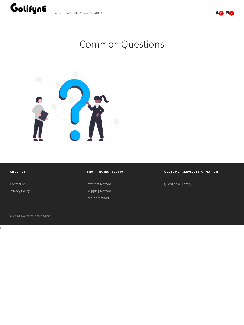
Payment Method (99, 184)
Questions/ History (177, 184)
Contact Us (18, 184)
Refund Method (98, 198)
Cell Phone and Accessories (79, 12)
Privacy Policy (20, 190)
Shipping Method (99, 190)
